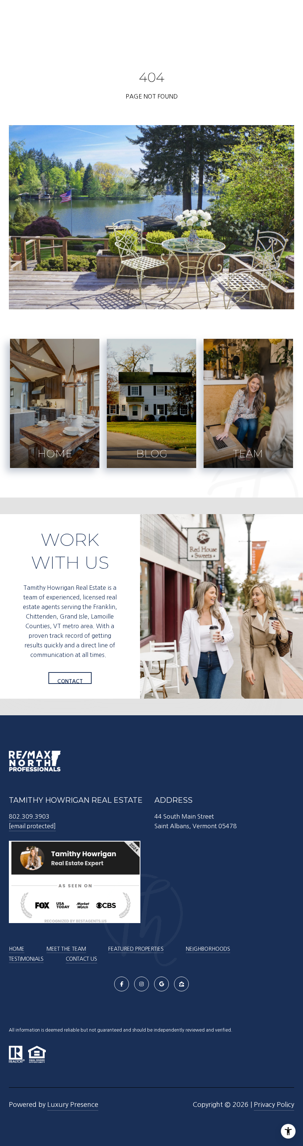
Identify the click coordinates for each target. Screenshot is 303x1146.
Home (16, 948)
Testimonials (26, 958)
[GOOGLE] (161, 984)
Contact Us (81, 958)
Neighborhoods (208, 948)
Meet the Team (66, 948)
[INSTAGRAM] (141, 984)
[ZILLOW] (181, 984)
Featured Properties (136, 948)
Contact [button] (70, 681)
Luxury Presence (72, 1104)
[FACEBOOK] (121, 984)
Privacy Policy (274, 1104)
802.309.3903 (29, 816)
